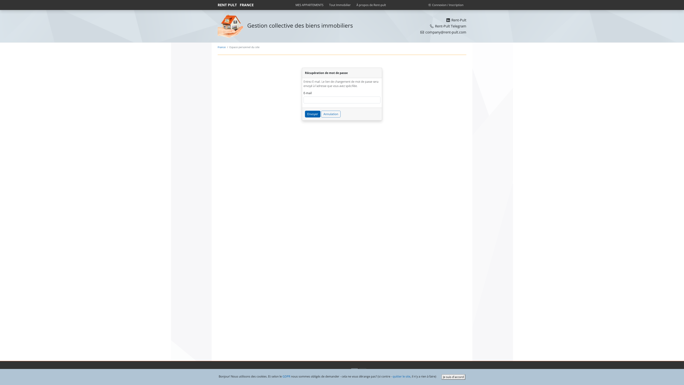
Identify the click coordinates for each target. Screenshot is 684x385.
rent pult (227, 4)
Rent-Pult (458, 20)
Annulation (330, 114)
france (247, 4)
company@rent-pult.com (445, 32)
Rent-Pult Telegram (450, 26)
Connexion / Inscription (447, 5)
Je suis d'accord (453, 377)
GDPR (286, 376)
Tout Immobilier (340, 5)
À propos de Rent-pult (371, 5)
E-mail (308, 93)
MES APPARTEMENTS (309, 5)
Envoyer (312, 114)
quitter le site (401, 376)
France (222, 47)
